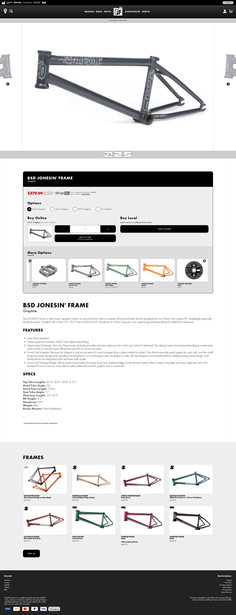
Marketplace (225, 576)
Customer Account (226, 585)
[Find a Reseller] (5, 11)
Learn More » (86, 194)
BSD (110, 20)
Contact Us (228, 583)
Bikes (99, 11)
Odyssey (7, 580)
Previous (29, 261)
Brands (89, 11)
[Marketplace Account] (224, 11)
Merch (146, 11)
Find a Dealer (164, 229)
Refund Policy (227, 587)
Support (228, 2)
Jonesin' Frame (122, 20)
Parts (107, 11)
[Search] (11, 11)
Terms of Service (226, 592)
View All (31, 553)
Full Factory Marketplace (198, 598)
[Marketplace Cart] (230, 11)
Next (204, 261)
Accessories (132, 11)
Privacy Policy (227, 590)
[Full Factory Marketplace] (3, 2)
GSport (6, 587)
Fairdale (7, 585)
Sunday (7, 583)
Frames (115, 20)
